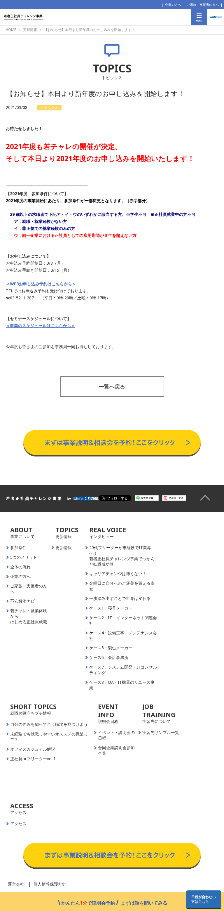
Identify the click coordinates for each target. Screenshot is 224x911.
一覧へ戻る (112, 386)
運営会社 (16, 884)
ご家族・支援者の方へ (203, 4)
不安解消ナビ (22, 601)
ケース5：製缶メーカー (110, 647)
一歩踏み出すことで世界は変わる (119, 598)
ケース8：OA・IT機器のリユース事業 (122, 685)
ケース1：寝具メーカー (110, 608)
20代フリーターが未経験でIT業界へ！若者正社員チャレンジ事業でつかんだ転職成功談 (122, 556)
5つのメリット (23, 557)
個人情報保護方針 (50, 884)
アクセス (18, 823)
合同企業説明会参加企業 (116, 750)
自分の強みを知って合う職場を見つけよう (49, 724)
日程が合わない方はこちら (203, 899)
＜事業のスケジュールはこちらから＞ (40, 325)
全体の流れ (20, 567)
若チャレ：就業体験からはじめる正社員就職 (28, 616)
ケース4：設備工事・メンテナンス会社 (123, 635)
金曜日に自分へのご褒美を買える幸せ (122, 586)
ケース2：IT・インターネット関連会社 (123, 620)
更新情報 (63, 547)
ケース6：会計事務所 (108, 657)
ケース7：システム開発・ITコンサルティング (123, 669)
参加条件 (18, 547)
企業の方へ (173, 4)
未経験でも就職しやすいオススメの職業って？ (49, 736)
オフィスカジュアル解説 (32, 749)
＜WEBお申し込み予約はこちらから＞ (41, 284)
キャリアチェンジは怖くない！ (117, 573)
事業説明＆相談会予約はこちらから (112, 424)
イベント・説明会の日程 (116, 735)
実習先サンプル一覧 (160, 732)
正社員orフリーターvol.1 (33, 758)
